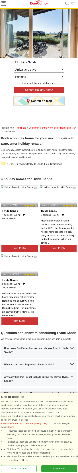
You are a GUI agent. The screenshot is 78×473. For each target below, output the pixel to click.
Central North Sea (49, 128)
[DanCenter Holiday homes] (39, 4)
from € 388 (19, 320)
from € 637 (58, 248)
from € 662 (19, 248)
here (11, 427)
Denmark (33, 128)
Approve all (59, 468)
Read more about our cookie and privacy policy (24, 423)
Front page (21, 128)
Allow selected (18, 468)
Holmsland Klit (67, 128)
